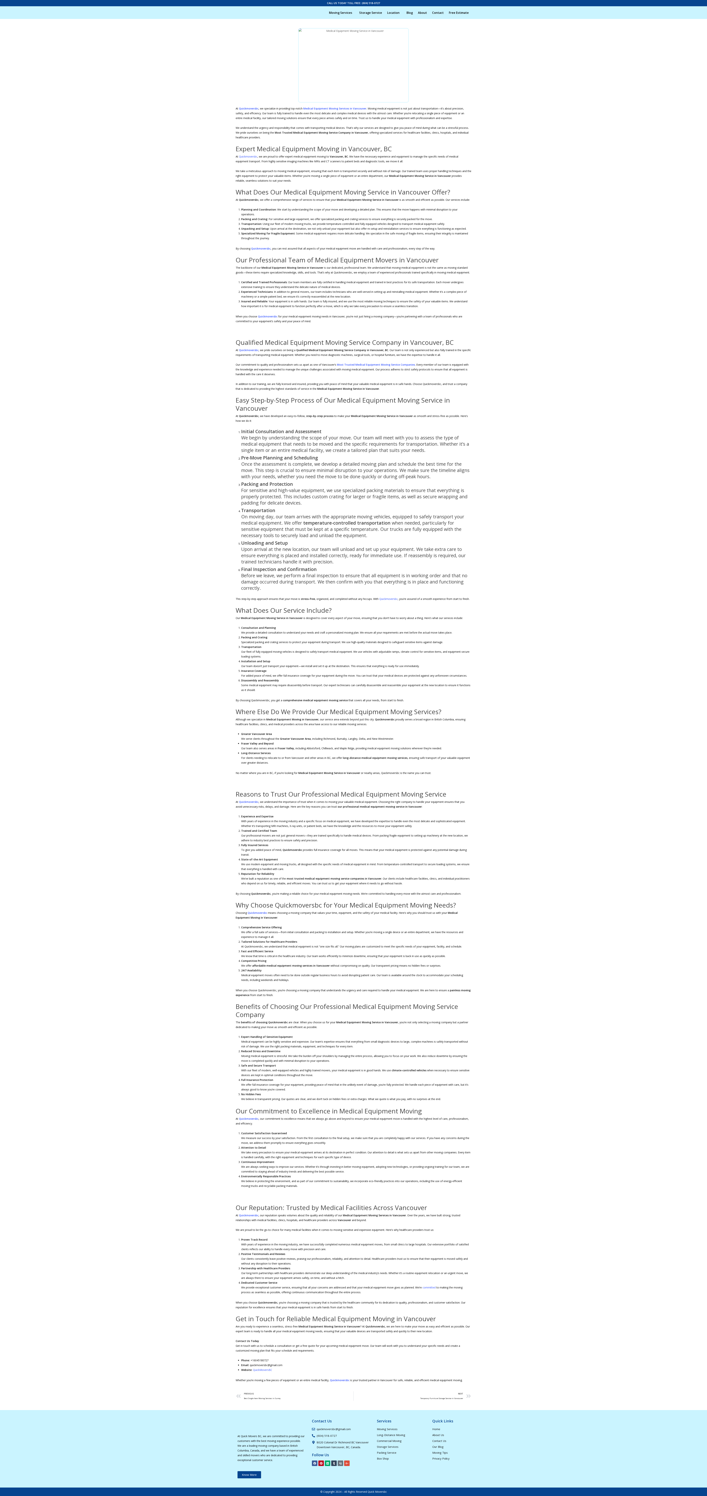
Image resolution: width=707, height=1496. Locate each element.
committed (429, 1287)
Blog (410, 13)
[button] (341, 13)
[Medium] (327, 1463)
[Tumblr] (334, 1463)
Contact (438, 13)
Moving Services (340, 13)
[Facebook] (314, 1463)
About (422, 13)
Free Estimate (459, 13)
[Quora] (340, 1463)
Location (393, 13)
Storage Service (370, 13)
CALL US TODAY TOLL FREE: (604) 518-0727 (353, 3)
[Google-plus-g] (347, 1463)
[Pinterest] (321, 1463)
